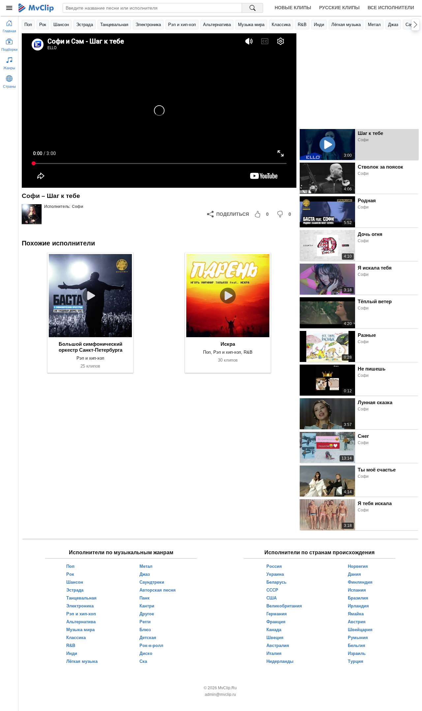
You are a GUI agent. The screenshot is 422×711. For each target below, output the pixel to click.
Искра (228, 344)
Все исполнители (391, 7)
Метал (374, 24)
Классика (281, 24)
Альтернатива (217, 24)
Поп (28, 24)
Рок (42, 24)
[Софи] (32, 214)
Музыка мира (251, 24)
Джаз (393, 24)
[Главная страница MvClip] (36, 8)
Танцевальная (114, 24)
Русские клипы (339, 7)
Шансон (61, 24)
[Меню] (9, 8)
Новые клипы (293, 7)
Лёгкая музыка (346, 24)
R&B (302, 24)
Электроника (148, 24)
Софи (77, 206)
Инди (319, 24)
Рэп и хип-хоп (182, 24)
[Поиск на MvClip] (252, 8)
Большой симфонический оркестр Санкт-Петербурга (90, 347)
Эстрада (84, 24)
